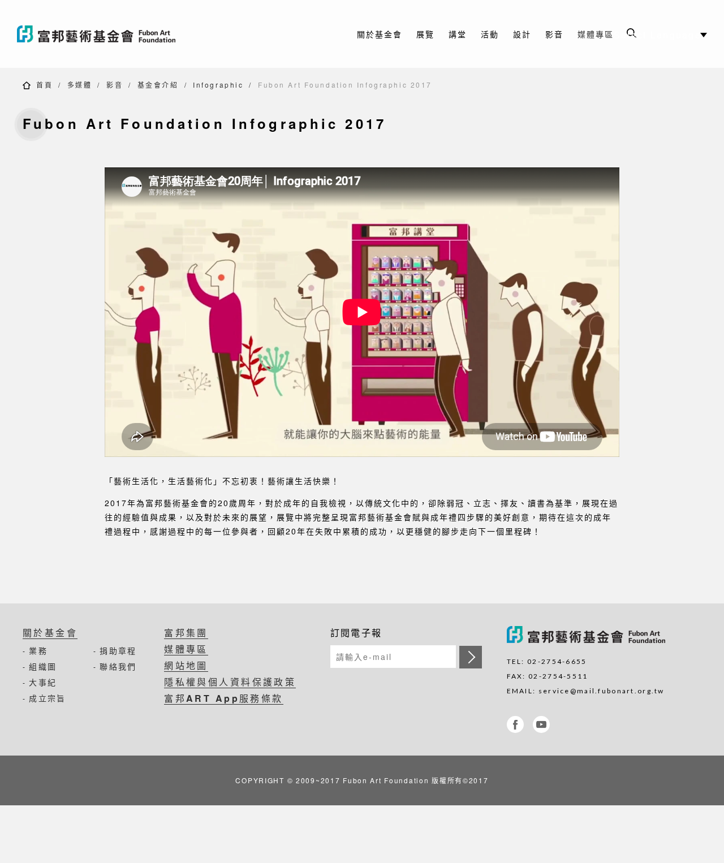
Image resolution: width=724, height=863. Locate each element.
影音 (114, 84)
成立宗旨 (47, 698)
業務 (38, 650)
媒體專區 (596, 34)
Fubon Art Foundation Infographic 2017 (345, 84)
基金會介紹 (158, 84)
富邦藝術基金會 (96, 33)
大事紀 (43, 682)
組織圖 (43, 666)
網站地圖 (186, 665)
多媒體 (79, 84)
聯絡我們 (118, 666)
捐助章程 (118, 650)
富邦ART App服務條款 (223, 698)
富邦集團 (186, 632)
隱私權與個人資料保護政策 (230, 681)
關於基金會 (50, 632)
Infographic (218, 84)
